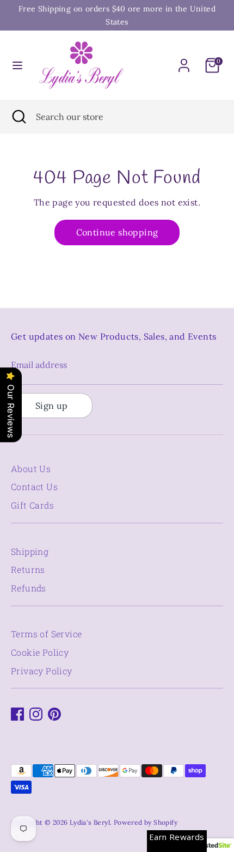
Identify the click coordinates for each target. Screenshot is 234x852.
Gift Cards (32, 505)
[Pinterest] (54, 714)
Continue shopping (117, 232)
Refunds (28, 588)
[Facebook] (17, 714)
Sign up (51, 405)
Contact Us (34, 486)
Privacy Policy (41, 670)
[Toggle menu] (17, 65)
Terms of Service (46, 633)
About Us (31, 468)
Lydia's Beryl (90, 822)
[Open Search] (18, 116)
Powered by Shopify (145, 822)
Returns (28, 569)
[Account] (184, 61)
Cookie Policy (40, 652)
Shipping (29, 551)
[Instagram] (35, 714)
